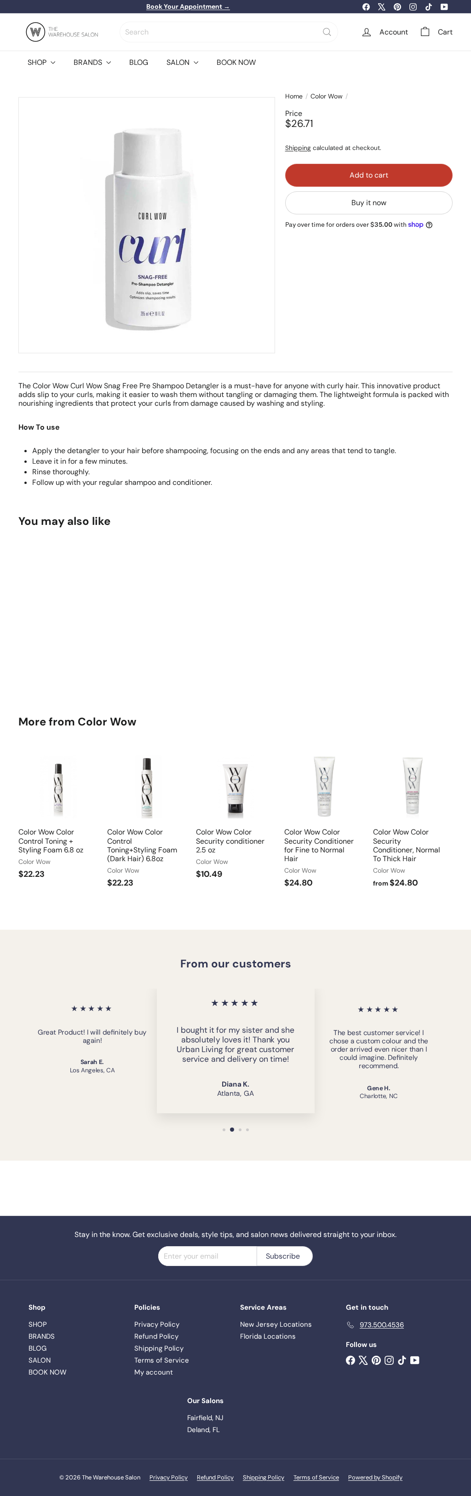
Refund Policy (156, 1336)
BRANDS (89, 62)
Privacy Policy (156, 1324)
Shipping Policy (159, 1348)
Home (294, 96)
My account (153, 1372)
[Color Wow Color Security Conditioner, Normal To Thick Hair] (413, 822)
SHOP (38, 62)
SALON (179, 62)
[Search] (327, 32)
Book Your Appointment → (188, 6)
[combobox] (229, 32)
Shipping (298, 148)
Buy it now (368, 202)
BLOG (138, 62)
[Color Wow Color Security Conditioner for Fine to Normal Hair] (324, 822)
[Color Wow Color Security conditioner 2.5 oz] (236, 817)
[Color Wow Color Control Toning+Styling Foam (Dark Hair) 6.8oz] (147, 822)
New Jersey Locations (276, 1324)
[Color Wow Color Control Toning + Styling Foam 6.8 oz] (58, 817)
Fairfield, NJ (205, 1417)
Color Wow (326, 96)
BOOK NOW (236, 62)
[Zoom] (147, 225)
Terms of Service (161, 1360)
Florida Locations (268, 1336)
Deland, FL (203, 1429)
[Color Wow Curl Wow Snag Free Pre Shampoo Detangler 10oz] (50, 614)
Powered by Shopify (375, 1477)
